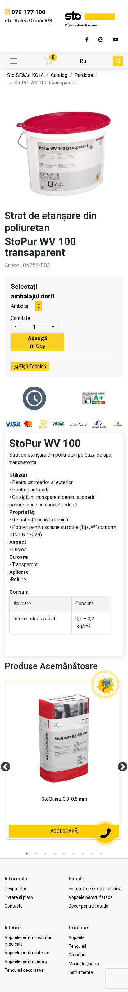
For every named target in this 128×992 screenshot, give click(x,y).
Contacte (14, 906)
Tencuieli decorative (24, 970)
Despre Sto (15, 888)
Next (120, 765)
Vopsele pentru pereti (26, 961)
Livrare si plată (19, 897)
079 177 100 (28, 12)
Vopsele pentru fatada (91, 897)
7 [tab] (83, 854)
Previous (3, 765)
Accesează (64, 831)
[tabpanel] (64, 765)
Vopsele (77, 937)
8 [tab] (92, 854)
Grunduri (77, 954)
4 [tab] (55, 854)
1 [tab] (27, 854)
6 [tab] (73, 854)
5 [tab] (64, 854)
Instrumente (81, 972)
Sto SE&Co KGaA (25, 75)
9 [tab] (101, 854)
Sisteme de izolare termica (95, 888)
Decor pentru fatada (88, 906)
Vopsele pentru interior (27, 952)
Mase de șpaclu (84, 963)
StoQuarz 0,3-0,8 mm (64, 799)
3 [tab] (45, 854)
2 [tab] (36, 854)
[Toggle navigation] (13, 61)
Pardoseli (85, 75)
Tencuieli (77, 946)
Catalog (59, 75)
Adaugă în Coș (37, 342)
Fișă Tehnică (32, 366)
